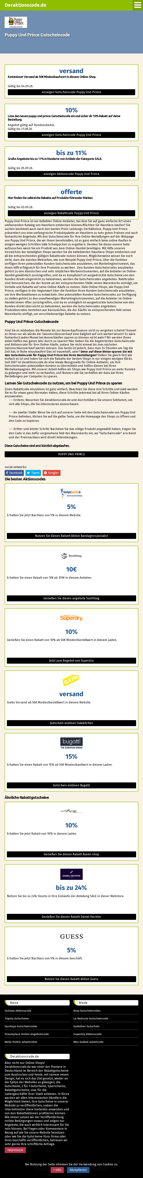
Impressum (15, 1150)
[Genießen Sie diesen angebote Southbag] (71, 556)
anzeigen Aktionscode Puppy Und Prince (71, 174)
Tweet (34, 473)
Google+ (53, 473)
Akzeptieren (78, 1170)
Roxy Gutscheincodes (87, 1010)
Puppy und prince (71, 454)
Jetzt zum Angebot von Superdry (71, 660)
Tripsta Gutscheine (17, 1018)
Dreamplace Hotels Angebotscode (27, 1034)
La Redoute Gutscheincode (90, 1018)
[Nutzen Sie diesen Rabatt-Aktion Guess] (71, 937)
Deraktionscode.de (25, 5)
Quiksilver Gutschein (86, 1026)
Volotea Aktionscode (18, 1010)
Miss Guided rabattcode (88, 1042)
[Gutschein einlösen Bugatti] (71, 743)
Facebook (15, 473)
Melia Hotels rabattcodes (21, 1042)
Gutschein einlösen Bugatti (71, 785)
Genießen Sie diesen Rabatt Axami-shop (71, 854)
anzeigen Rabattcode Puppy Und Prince (71, 213)
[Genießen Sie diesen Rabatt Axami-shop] (71, 812)
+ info (57, 1170)
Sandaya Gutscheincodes (21, 1026)
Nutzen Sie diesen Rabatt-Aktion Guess (71, 979)
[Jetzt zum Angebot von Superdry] (71, 618)
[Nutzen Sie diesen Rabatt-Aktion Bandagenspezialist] (71, 494)
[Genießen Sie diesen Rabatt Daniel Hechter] (71, 874)
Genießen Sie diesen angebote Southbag (71, 598)
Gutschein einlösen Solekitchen (71, 723)
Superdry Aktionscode (87, 1034)
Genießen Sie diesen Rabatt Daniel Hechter (71, 916)
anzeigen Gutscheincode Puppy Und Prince (71, 92)
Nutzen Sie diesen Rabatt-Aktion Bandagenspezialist (71, 536)
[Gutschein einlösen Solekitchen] (71, 681)
